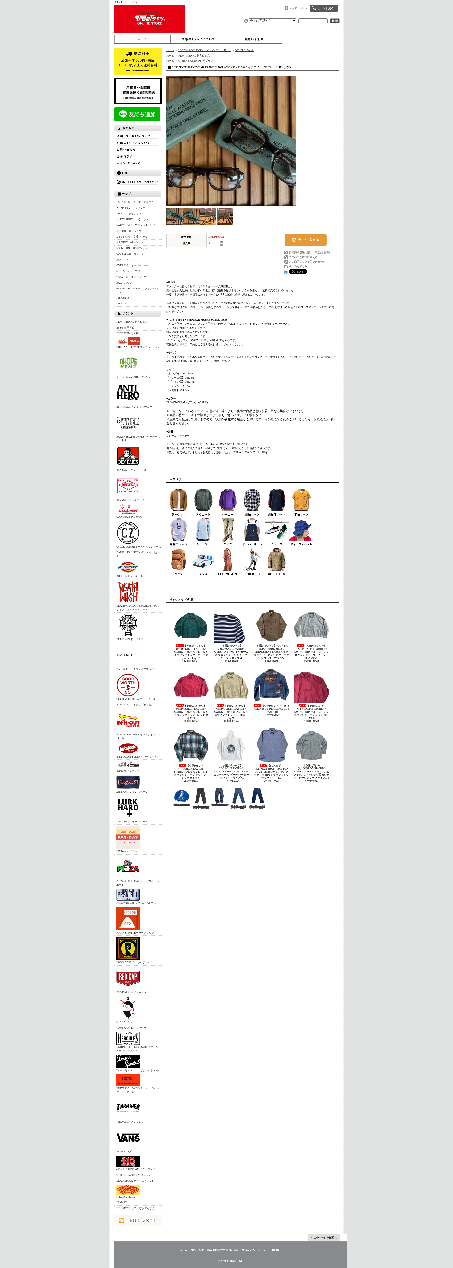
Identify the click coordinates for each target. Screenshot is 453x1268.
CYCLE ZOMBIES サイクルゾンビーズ (138, 546)
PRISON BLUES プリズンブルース (136, 902)
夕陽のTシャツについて (198, 39)
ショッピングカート (324, 8)
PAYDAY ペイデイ (127, 851)
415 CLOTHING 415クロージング (135, 1169)
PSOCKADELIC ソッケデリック (134, 962)
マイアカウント (298, 8)
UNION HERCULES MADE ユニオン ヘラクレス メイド (137, 1049)
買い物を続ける (298, 266)
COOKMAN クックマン (129, 516)
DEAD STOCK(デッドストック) (134, 1180)
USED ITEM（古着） (128, 333)
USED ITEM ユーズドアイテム (135, 202)
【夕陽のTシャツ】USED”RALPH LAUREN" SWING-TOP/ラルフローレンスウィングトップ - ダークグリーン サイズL (191, 652)
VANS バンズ (124, 1151)
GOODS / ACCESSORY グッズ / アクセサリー (138, 290)
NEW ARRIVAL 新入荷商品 (132, 321)
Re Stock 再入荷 (125, 327)
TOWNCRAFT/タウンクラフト (133, 1027)
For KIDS (121, 303)
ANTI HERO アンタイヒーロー (134, 406)
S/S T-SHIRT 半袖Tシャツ (131, 248)
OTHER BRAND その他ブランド (135, 1174)
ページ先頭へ (324, 1237)
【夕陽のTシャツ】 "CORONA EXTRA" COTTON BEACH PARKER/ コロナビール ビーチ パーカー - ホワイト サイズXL (231, 771)
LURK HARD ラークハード (132, 821)
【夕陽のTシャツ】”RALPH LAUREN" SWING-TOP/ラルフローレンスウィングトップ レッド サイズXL (311, 712)
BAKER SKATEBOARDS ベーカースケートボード (138, 438)
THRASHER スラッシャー (131, 1121)
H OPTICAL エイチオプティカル (135, 704)
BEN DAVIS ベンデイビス (131, 469)
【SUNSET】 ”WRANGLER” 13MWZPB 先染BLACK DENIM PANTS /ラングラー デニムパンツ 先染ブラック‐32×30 (201, 807)
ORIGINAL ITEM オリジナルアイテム (138, 347)
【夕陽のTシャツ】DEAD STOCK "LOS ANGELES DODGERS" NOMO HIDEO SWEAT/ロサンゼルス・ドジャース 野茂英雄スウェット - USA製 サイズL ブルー (181, 804)
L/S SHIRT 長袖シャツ (129, 230)
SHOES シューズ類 (128, 271)
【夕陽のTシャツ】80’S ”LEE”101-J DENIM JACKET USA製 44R (271, 708)
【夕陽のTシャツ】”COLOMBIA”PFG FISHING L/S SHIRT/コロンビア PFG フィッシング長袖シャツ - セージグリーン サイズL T (311, 771)
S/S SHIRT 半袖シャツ (129, 242)
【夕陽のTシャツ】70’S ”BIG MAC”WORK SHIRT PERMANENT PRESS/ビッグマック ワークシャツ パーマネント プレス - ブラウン (271, 651)
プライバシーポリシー (255, 1250)
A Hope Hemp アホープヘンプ (133, 376)
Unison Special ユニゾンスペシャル (137, 1070)
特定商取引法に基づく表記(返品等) (309, 252)
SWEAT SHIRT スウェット (132, 219)
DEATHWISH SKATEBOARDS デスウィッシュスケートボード (137, 607)
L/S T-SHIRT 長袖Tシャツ (132, 236)
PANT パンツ (124, 259)
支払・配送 (197, 1250)
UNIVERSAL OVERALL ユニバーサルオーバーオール (138, 1090)
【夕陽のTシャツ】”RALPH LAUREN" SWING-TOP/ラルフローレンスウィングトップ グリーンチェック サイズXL (191, 772)
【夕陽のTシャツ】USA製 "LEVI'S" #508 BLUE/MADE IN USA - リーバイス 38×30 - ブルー (257, 807)
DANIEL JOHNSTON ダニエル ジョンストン (138, 554)
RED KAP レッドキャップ (131, 992)
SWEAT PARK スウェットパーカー (137, 225)
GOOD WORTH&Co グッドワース (135, 698)
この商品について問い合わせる (307, 261)
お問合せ (254, 39)
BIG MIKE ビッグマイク (130, 499)
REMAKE (121, 1202)
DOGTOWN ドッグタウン (131, 639)
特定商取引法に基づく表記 (223, 1250)
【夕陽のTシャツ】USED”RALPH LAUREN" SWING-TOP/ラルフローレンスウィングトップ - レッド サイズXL (191, 712)
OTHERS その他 (244, 50)
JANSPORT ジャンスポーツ (132, 791)
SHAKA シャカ (125, 1022)
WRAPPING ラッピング (130, 207)
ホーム (142, 39)
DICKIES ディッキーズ (129, 576)
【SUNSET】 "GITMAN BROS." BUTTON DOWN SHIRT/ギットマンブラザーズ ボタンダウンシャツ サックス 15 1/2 (272, 772)
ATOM (148, 1220)
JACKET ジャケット (130, 213)
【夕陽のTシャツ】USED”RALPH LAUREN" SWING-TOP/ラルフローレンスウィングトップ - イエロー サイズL (231, 712)
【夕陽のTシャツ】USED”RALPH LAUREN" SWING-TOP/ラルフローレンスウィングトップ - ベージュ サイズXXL (311, 652)
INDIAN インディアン (129, 771)
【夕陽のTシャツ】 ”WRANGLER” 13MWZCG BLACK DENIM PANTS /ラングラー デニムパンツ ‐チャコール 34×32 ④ (220, 804)
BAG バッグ (124, 282)
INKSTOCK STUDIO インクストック (137, 756)
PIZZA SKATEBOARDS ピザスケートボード (137, 883)
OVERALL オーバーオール (132, 265)
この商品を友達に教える (303, 257)
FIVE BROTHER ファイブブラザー (136, 669)
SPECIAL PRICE (125, 1196)
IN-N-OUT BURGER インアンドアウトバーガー (138, 736)
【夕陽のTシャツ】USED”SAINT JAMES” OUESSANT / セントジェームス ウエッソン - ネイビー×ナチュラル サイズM (231, 651)
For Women (122, 297)
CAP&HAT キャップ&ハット (133, 276)
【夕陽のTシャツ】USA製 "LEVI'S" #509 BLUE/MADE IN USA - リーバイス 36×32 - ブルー (238, 807)
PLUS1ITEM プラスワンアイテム (135, 1208)
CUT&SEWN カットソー (131, 253)
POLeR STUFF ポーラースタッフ (135, 932)
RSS (133, 1220)
